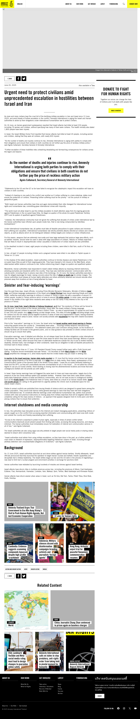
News (10, 505)
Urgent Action (35, 569)
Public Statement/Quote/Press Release (21, 650)
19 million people (62, 297)
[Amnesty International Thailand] (7, 4)
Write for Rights (26, 686)
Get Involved (44, 678)
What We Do (25, 684)
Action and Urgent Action (13, 569)
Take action (43, 684)
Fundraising (81, 678)
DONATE (100, 696)
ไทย (93, 85)
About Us (6, 678)
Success (60, 691)
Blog (56, 513)
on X (55, 306)
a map (73, 312)
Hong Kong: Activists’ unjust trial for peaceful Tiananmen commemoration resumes (79, 552)
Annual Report (75, 661)
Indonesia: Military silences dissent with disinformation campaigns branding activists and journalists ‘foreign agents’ (48, 549)
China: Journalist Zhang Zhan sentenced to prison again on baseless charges (72, 624)
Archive (60, 693)
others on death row (65, 275)
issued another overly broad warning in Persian (74, 323)
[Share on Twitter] (24, 78)
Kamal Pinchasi (56, 293)
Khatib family (19, 380)
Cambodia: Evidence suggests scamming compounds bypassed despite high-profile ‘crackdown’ (18, 552)
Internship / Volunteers (46, 686)
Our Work (25, 678)
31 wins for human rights (65, 516)
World (45, 569)
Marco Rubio (70, 352)
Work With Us (43, 691)
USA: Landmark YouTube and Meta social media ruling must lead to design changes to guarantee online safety (18, 659)
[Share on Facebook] (18, 78)
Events (60, 689)
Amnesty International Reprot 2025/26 (80, 665)
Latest (60, 678)
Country (11, 622)
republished (63, 317)
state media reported (44, 358)
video (30, 312)
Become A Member (45, 689)
